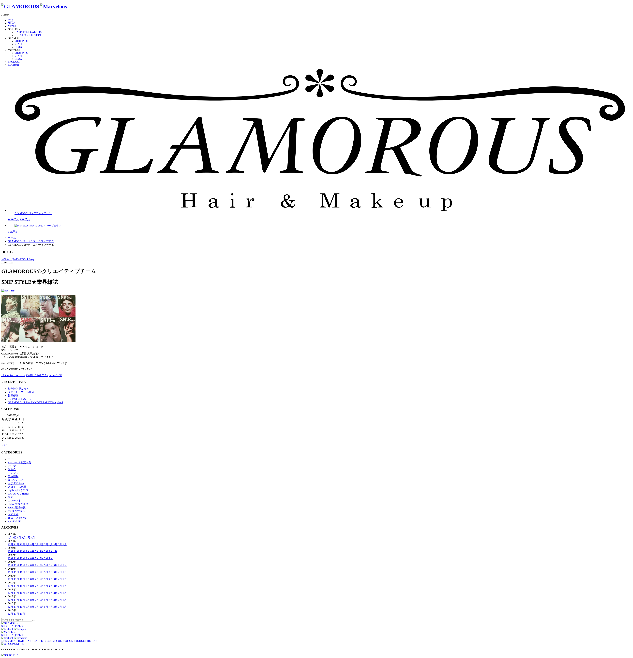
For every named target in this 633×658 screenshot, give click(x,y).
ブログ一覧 (55, 375)
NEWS (11, 23)
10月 (23, 544)
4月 (19, 537)
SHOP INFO (21, 41)
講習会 (12, 469)
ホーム (12, 237)
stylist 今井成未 (16, 511)
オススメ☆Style (17, 517)
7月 (10, 537)
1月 (33, 537)
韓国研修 (13, 395)
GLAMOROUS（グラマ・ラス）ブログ (31, 241)
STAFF (18, 44)
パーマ (12, 466)
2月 (28, 537)
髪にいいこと (16, 479)
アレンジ (13, 472)
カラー (12, 459)
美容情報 (13, 476)
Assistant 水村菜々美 (19, 462)
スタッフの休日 (17, 486)
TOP (10, 20)
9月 (28, 544)
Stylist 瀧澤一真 (17, 507)
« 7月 (5, 445)
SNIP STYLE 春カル (19, 399)
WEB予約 (13, 219)
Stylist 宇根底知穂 (18, 504)
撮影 (10, 497)
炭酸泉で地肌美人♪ (37, 375)
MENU (12, 26)
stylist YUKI (14, 521)
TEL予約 (25, 219)
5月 (15, 537)
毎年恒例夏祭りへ (18, 388)
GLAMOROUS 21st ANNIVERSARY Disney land (35, 402)
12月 (11, 544)
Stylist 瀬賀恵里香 (18, 490)
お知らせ (6, 259)
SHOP (4, 626)
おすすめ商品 (16, 483)
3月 (24, 537)
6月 (42, 544)
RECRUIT (13, 64)
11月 (17, 544)
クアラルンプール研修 (21, 392)
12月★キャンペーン (13, 375)
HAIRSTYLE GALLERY (29, 32)
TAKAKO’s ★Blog (23, 259)
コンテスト (14, 500)
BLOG (18, 47)
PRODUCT (14, 61)
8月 (32, 544)
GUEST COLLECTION (28, 35)
